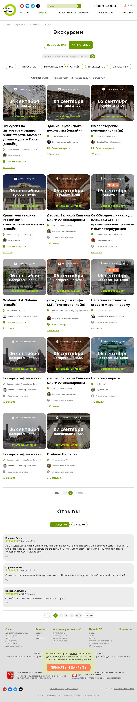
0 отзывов (96, 252)
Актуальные (81, 45)
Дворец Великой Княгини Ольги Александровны (68, 217)
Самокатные (121, 66)
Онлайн (75, 66)
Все (11, 66)
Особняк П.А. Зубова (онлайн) (20, 302)
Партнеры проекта (13, 646)
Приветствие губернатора (16, 633)
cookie (73, 653)
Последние (59, 524)
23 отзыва (8, 328)
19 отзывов (53, 153)
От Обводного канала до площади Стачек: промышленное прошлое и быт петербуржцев (112, 222)
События (39, 633)
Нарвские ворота (105, 378)
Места (38, 635)
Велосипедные (53, 66)
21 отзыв (7, 252)
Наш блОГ (104, 12)
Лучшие (79, 524)
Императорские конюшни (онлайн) (107, 128)
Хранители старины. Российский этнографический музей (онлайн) (23, 222)
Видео (92, 638)
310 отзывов (54, 477)
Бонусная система (60, 640)
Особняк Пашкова (62, 454)
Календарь (40, 638)
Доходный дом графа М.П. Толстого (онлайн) (66, 302)
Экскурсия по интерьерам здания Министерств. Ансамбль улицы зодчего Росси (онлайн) (23, 135)
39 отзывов (53, 330)
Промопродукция (96, 646)
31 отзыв (96, 153)
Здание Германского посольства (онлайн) (64, 128)
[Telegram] (33, 6)
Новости (9, 638)
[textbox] (61, 78)
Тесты (91, 635)
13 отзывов (9, 401)
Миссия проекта (12, 635)
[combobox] (61, 78)
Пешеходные (96, 66)
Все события (56, 45)
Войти (131, 5)
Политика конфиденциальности (64, 688)
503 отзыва (53, 243)
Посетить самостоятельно (100, 640)
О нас (23, 12)
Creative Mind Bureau (124, 688)
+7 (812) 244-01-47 (106, 6)
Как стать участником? (73, 12)
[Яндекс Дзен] (38, 6)
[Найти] (79, 6)
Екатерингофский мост (22, 378)
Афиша (43, 12)
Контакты (128, 12)
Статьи (92, 633)
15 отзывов (9, 167)
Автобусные (28, 66)
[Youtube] (22, 6)
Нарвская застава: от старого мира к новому (110, 302)
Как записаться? (59, 633)
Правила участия (59, 635)
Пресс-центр (11, 643)
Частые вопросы (59, 638)
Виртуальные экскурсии (99, 643)
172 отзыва (97, 401)
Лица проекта (11, 640)
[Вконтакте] (27, 6)
